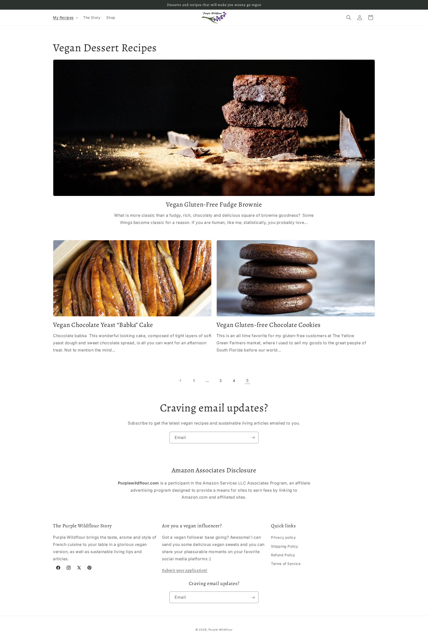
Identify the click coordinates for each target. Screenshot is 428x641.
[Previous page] (180, 380)
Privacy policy (283, 537)
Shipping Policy (284, 546)
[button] (65, 17)
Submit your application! (185, 570)
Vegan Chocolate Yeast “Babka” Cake (103, 325)
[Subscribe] (252, 437)
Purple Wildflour (221, 629)
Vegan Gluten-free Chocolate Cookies (268, 325)
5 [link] (247, 380)
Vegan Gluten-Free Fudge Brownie (214, 204)
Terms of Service (286, 563)
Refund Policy (283, 555)
